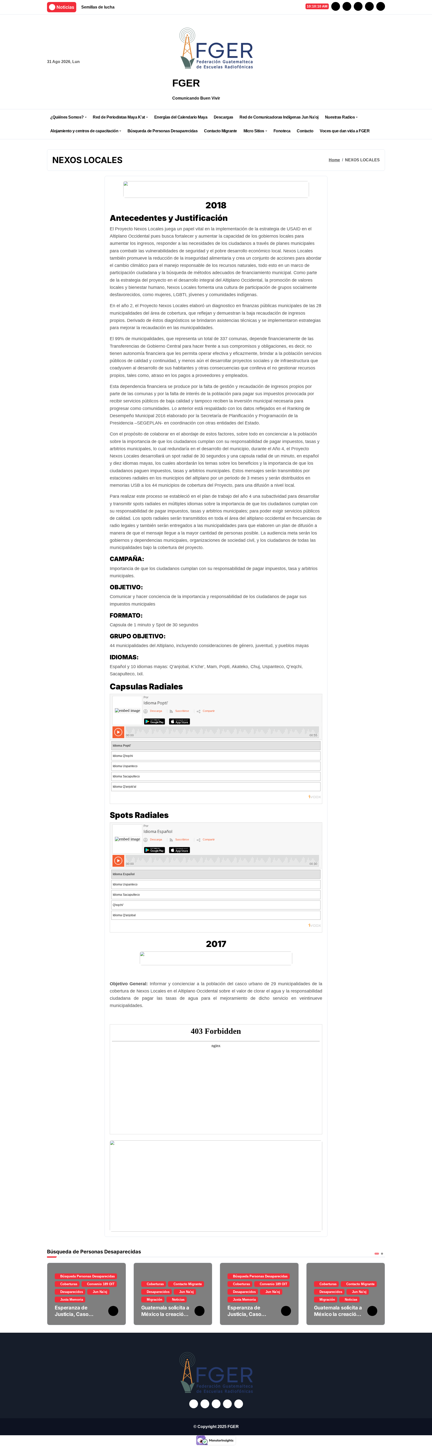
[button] (380, 1293)
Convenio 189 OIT (100, 1284)
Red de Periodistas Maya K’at (119, 117)
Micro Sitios (254, 131)
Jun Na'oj (100, 1292)
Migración (154, 1299)
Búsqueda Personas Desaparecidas (87, 1276)
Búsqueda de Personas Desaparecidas (163, 131)
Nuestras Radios (340, 117)
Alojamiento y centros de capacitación (84, 131)
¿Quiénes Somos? (67, 117)
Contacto (305, 131)
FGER (186, 83)
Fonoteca (282, 131)
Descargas (223, 117)
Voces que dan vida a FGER (345, 131)
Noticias (178, 1299)
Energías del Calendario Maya (181, 117)
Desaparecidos (71, 1292)
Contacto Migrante (220, 131)
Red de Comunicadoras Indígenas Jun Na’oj (279, 117)
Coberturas (68, 1284)
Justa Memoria (71, 1299)
